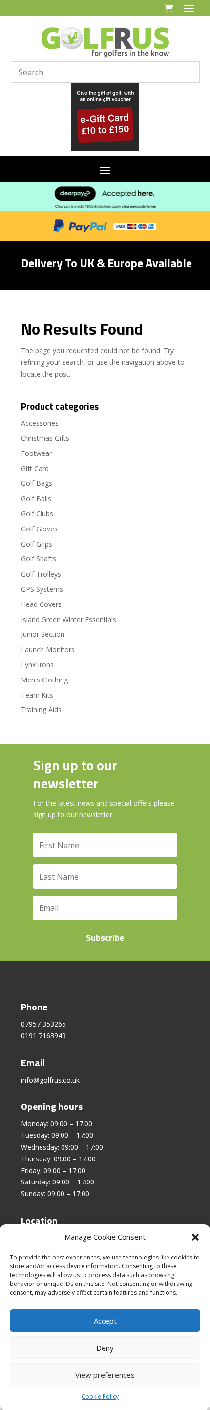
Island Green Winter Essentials (68, 619)
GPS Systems (42, 589)
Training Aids (41, 709)
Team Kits (37, 695)
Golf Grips (36, 544)
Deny (105, 1348)
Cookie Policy (100, 1396)
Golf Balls (36, 498)
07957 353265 (43, 1024)
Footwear (36, 453)
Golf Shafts (38, 558)
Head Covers (41, 604)
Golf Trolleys (41, 574)
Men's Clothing (44, 679)
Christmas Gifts (45, 438)
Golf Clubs (37, 513)
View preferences (105, 1375)
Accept (105, 1321)
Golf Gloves (39, 528)
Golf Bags (36, 483)
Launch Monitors (48, 649)
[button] (195, 1237)
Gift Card (35, 468)
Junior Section (42, 634)
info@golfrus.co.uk (50, 1079)
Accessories (40, 423)
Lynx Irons (37, 664)
